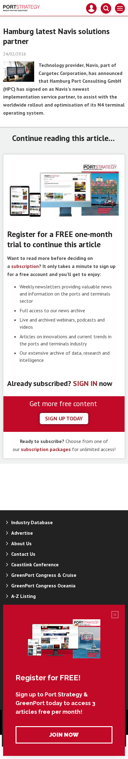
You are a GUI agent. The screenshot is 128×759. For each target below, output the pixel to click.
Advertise (22, 533)
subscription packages (46, 449)
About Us (21, 543)
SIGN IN (85, 383)
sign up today (64, 418)
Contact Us (23, 554)
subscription (25, 266)
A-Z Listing (23, 596)
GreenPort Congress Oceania (43, 585)
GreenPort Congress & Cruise (43, 575)
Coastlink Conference (35, 564)
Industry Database (32, 522)
